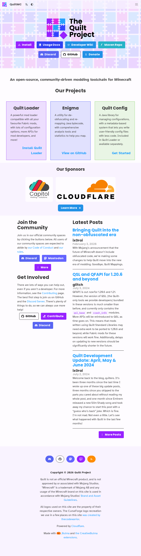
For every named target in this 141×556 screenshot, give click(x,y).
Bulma (65, 533)
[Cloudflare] (86, 189)
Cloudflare (77, 526)
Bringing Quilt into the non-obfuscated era (96, 232)
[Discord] (49, 459)
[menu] (136, 4)
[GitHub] (60, 459)
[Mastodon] (70, 459)
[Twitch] (81, 459)
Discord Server (36, 301)
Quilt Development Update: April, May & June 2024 (94, 360)
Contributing (49, 293)
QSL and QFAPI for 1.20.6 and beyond (97, 277)
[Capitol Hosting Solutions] (39, 189)
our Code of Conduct (40, 247)
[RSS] (91, 459)
